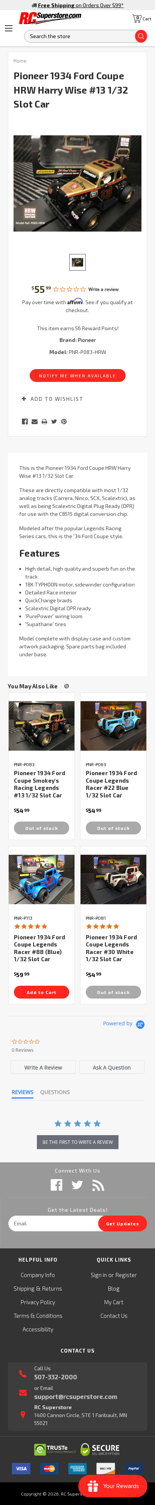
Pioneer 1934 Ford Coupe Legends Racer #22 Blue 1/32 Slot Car (111, 784)
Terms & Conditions (38, 1315)
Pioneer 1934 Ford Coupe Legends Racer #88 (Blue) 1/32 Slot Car (39, 948)
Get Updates (122, 1223)
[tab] (43, 1067)
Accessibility (38, 1329)
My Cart (113, 1302)
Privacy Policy (38, 1302)
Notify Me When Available (77, 375)
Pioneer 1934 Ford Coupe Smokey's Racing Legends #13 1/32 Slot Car (39, 784)
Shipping (24, 1288)
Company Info (38, 1274)
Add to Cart (41, 992)
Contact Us (114, 1315)
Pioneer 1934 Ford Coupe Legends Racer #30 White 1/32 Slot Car (111, 948)
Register (126, 1274)
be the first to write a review (78, 1142)
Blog (114, 1288)
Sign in (99, 1274)
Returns (52, 1288)
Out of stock (41, 828)
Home (20, 61)
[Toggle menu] (8, 28)
